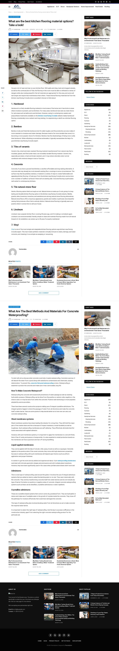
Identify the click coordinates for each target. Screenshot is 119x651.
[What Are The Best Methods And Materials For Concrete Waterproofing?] (44, 351)
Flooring (86, 118)
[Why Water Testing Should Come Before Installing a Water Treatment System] (44, 272)
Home (10, 2)
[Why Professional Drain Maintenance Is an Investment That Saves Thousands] (19, 272)
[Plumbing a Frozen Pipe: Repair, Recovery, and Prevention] (89, 201)
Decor (63, 6)
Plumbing (88, 132)
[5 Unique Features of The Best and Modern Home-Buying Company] (89, 191)
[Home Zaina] (17, 7)
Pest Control (87, 148)
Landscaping (87, 140)
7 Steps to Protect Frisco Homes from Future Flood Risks (102, 180)
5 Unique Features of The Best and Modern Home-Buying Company (102, 190)
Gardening (87, 123)
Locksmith (87, 143)
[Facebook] (2, 93)
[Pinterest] (2, 106)
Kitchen (86, 137)
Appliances (51, 6)
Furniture (86, 121)
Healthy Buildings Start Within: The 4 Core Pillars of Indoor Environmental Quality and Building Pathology (102, 67)
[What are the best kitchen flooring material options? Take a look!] (44, 61)
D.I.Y (57, 6)
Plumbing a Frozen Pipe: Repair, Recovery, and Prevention (102, 199)
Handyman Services (72, 6)
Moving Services (88, 146)
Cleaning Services (90, 129)
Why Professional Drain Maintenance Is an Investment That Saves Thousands (19, 282)
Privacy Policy (21, 2)
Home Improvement (87, 6)
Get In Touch (30, 2)
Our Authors (39, 2)
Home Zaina (90, 97)
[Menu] (9, 7)
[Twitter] (2, 97)
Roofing (107, 6)
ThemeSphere (68, 645)
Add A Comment (44, 293)
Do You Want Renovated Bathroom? (102, 209)
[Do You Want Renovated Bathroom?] (89, 210)
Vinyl (12, 229)
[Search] (109, 1)
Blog (15, 2)
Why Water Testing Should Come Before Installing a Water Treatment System (43, 282)
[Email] (2, 110)
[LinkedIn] (2, 102)
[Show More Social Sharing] (55, 34)
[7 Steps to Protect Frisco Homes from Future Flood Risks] (89, 181)
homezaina (17, 29)
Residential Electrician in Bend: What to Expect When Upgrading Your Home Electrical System (68, 282)
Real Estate (99, 6)
